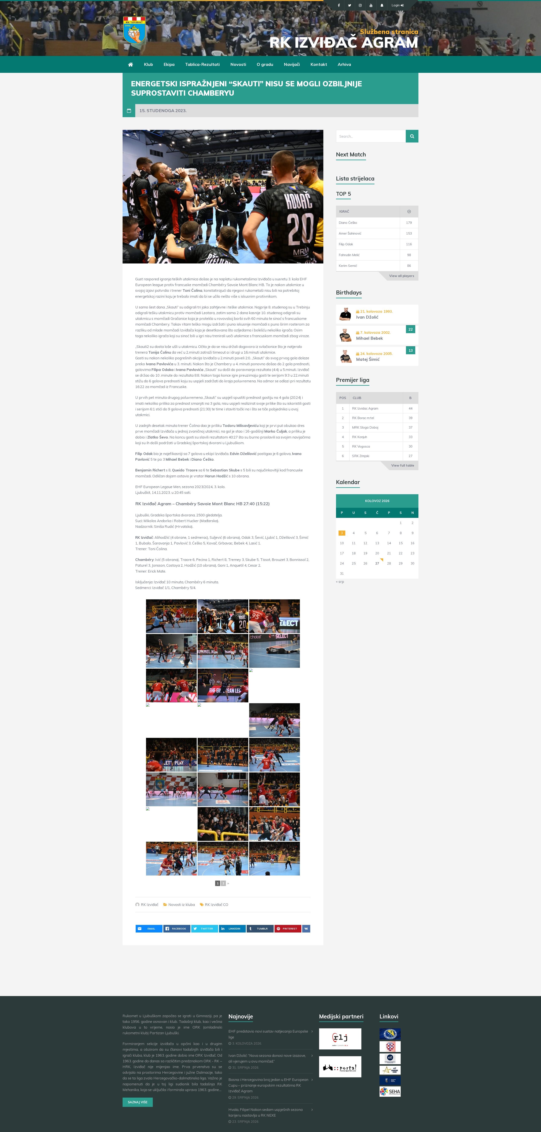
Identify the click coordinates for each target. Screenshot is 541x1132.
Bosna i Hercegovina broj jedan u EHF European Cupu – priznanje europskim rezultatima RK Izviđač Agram (268, 1085)
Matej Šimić (368, 359)
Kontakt (318, 64)
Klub (148, 64)
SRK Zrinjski (360, 456)
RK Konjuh (359, 437)
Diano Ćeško (348, 223)
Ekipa (169, 64)
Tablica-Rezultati (202, 64)
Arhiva (344, 64)
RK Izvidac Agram (365, 408)
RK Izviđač (149, 904)
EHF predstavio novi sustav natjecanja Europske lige (268, 1034)
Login (396, 5)
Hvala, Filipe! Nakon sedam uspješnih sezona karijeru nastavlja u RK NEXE (265, 1112)
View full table (402, 465)
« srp (340, 581)
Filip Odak (346, 244)
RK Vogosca (361, 446)
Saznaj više (138, 1102)
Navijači (292, 64)
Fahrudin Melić (349, 255)
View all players (401, 276)
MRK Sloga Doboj (365, 427)
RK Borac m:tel (363, 418)
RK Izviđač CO (216, 904)
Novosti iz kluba (181, 904)
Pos (342, 398)
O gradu (265, 64)
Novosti (238, 64)
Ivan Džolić (367, 317)
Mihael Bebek (369, 338)
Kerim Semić (348, 266)
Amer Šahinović (350, 233)
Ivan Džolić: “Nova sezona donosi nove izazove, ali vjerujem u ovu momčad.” (267, 1058)
